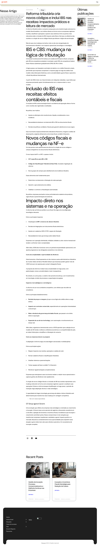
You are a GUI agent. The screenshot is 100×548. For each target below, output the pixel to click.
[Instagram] (27, 438)
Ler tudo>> (90, 33)
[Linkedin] (31, 438)
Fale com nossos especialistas (37, 398)
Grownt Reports (10, 529)
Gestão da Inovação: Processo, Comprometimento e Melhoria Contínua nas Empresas (93, 24)
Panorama (9, 531)
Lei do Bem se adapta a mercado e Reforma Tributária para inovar (93, 58)
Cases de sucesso (11, 524)
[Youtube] (36, 438)
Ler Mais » (30, 494)
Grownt (44, 543)
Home (8, 517)
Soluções (8, 522)
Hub (7, 526)
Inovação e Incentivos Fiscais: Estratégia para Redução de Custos (93, 42)
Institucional (9, 519)
